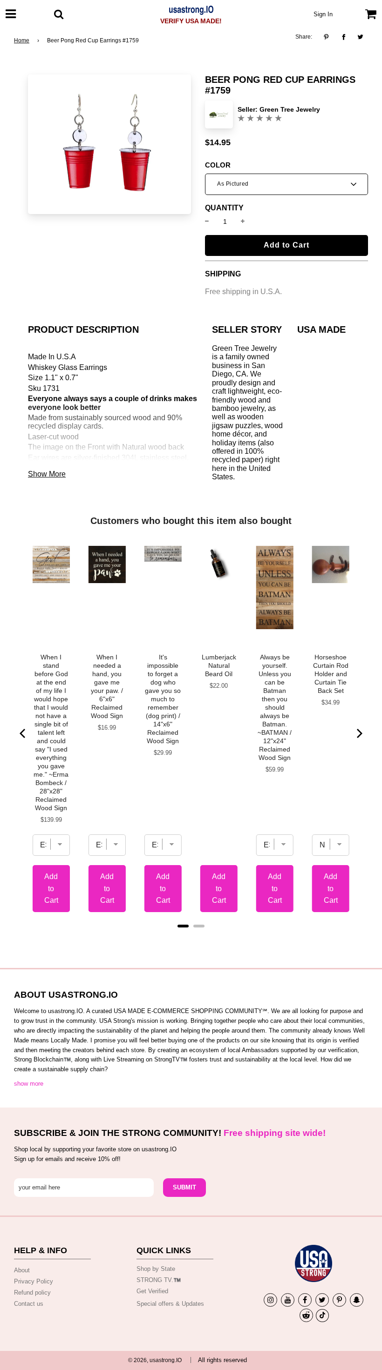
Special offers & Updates (170, 1303)
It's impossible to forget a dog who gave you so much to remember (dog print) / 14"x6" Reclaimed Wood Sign (163, 699)
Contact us (28, 1303)
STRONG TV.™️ (158, 1279)
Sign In (323, 14)
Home (21, 40)
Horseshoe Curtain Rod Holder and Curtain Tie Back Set (330, 673)
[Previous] (23, 733)
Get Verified (152, 1291)
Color (218, 165)
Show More (47, 474)
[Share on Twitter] (360, 37)
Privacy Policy (33, 1281)
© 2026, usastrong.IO (155, 1360)
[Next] (358, 733)
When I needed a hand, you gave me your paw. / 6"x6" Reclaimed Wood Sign (107, 686)
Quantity (224, 208)
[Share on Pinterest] (328, 37)
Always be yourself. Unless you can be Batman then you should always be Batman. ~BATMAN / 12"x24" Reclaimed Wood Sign (275, 707)
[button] (286, 184)
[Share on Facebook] (343, 37)
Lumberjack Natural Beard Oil (219, 665)
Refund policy (32, 1292)
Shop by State (155, 1268)
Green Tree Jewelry (289, 109)
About (22, 1270)
